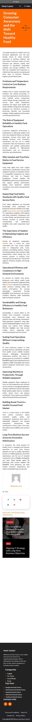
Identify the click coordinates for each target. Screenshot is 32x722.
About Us (24, 712)
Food (6, 491)
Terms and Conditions (12, 712)
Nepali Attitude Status (13, 692)
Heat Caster (7, 6)
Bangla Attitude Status (13, 687)
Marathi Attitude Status (14, 694)
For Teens (10, 676)
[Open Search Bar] (20, 6)
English (9, 674)
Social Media (11, 678)
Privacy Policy (20, 715)
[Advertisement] (16, 574)
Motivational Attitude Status (15, 690)
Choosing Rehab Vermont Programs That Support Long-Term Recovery (15, 530)
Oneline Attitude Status (14, 697)
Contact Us (10, 715)
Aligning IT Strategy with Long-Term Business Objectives (15, 550)
